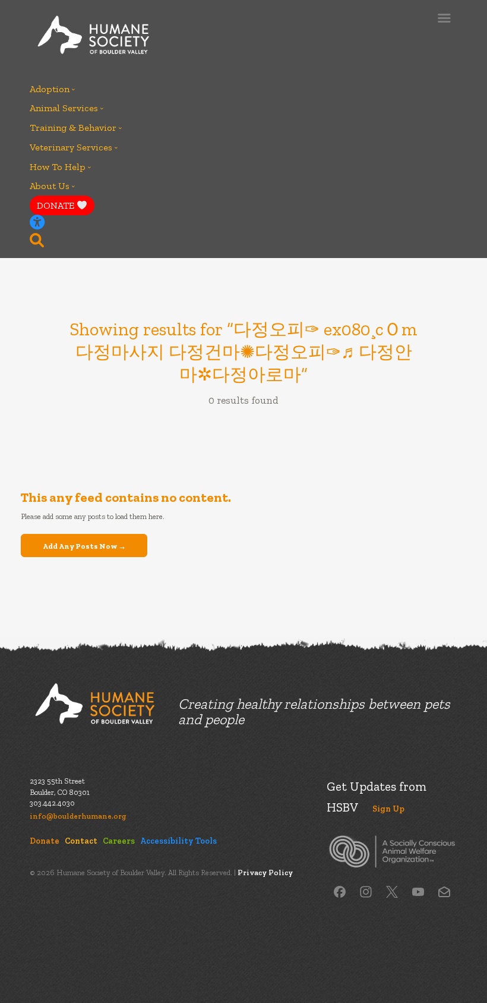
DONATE (57, 205)
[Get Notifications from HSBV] (444, 890)
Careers (119, 841)
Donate (44, 841)
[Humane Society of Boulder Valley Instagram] (366, 890)
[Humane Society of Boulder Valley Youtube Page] (418, 890)
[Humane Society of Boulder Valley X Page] (392, 890)
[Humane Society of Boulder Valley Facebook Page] (340, 890)
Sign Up (388, 809)
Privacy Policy (265, 872)
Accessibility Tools (178, 841)
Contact (81, 841)
